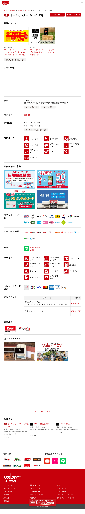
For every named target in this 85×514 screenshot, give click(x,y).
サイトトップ (7, 485)
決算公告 (6, 498)
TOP (5, 10)
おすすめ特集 (7, 491)
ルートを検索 (48, 107)
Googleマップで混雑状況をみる (36, 130)
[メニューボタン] (82, 3)
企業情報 (6, 495)
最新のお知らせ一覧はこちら (15, 60)
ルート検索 (57, 15)
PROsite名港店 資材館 (41, 424)
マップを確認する (31, 107)
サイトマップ (61, 488)
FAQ (58, 485)
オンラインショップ (73, 15)
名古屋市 (27, 10)
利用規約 (33, 498)
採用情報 (6, 501)
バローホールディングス (65, 495)
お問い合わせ (61, 491)
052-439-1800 (29, 115)
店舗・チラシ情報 (9, 488)
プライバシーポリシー (37, 495)
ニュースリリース (36, 491)
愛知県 (20, 10)
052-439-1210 (76, 303)
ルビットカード (35, 488)
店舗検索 (12, 10)
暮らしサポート (35, 485)
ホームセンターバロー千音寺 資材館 (18, 425)
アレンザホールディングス (66, 498)
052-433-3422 (76, 311)
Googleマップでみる (42, 411)
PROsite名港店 (65, 424)
